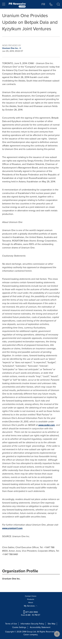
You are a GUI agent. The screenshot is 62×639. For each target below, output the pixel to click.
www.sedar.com (46, 425)
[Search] (58, 4)
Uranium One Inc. (11, 578)
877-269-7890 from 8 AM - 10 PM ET (30, 614)
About (30, 602)
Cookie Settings (19, 627)
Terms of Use (11, 623)
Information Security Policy (32, 623)
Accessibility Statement (40, 627)
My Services (29, 605)
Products (30, 599)
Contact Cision (30, 596)
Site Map (51, 623)
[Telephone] (51, 4)
